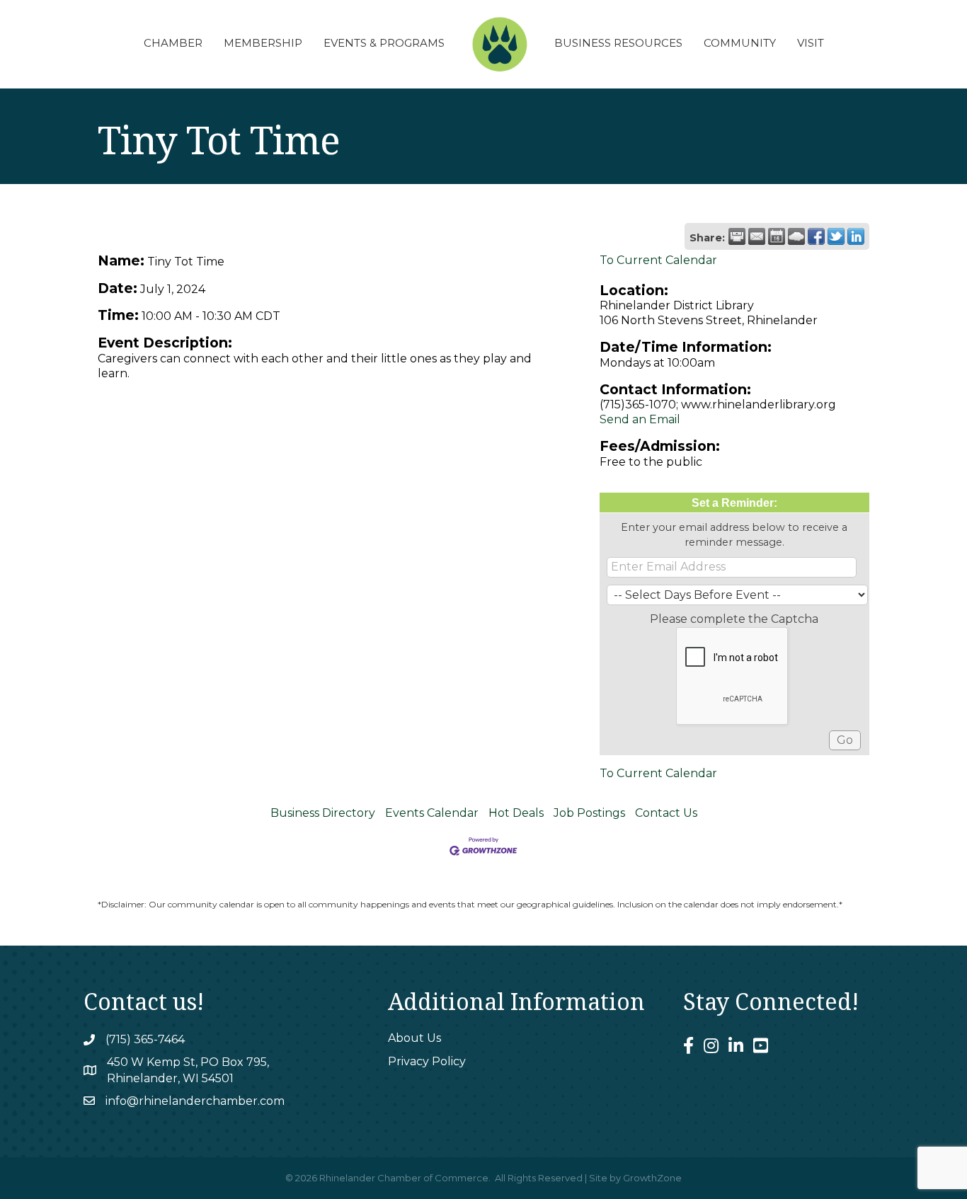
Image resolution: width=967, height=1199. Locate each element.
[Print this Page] (736, 236)
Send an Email (640, 419)
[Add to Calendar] (776, 236)
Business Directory (322, 813)
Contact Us (666, 813)
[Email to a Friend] (756, 236)
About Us (414, 1038)
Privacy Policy (427, 1061)
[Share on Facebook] (816, 236)
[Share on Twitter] (836, 236)
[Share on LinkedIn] (855, 236)
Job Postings (589, 813)
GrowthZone (652, 1177)
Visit (810, 43)
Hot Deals (516, 813)
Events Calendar (432, 813)
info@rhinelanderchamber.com (195, 1101)
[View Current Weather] (796, 236)
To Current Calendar (658, 260)
